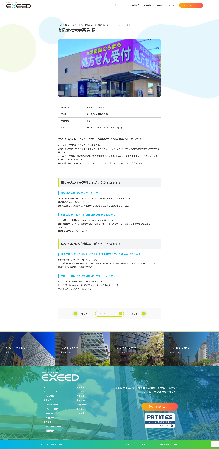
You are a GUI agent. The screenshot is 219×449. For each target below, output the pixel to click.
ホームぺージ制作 (54, 426)
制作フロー (51, 413)
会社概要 (81, 400)
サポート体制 (52, 409)
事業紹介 (136, 5)
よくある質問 (128, 444)
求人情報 (81, 409)
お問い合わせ (193, 5)
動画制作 (50, 430)
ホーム (47, 387)
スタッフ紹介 (83, 396)
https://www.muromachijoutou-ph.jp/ (105, 127)
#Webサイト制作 (123, 25)
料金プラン (51, 417)
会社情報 (83, 404)
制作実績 (147, 5)
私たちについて (121, 5)
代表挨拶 (50, 396)
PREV (83, 313)
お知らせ (170, 5)
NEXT (135, 313)
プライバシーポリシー (168, 444)
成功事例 (159, 5)
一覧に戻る (102, 313)
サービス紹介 (52, 404)
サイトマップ (146, 444)
